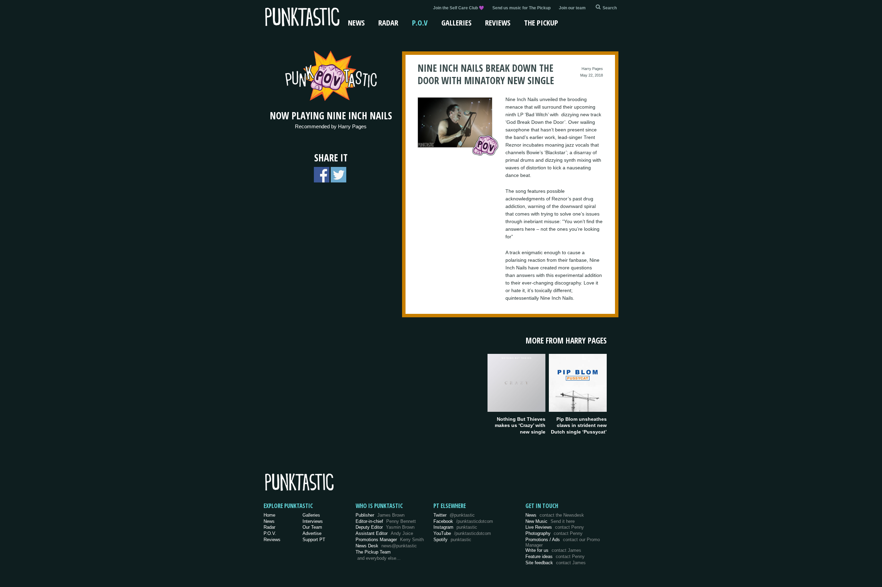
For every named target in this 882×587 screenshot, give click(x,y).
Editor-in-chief (386, 521)
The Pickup (541, 22)
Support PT (313, 539)
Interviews (312, 521)
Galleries (456, 22)
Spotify (452, 539)
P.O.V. (270, 533)
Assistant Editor (384, 533)
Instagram (455, 527)
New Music (550, 521)
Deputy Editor (385, 527)
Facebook (463, 521)
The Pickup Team (373, 552)
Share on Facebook (321, 174)
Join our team (572, 8)
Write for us (553, 550)
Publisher (380, 515)
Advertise (311, 533)
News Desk (386, 545)
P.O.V (420, 22)
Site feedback (555, 562)
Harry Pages (592, 69)
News (356, 22)
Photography (554, 533)
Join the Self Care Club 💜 (458, 8)
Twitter (454, 515)
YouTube (462, 533)
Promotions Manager (390, 539)
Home (269, 515)
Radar (388, 22)
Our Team (312, 527)
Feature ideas (555, 556)
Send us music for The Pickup (521, 8)
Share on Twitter (338, 174)
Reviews (497, 22)
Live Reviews (554, 527)
